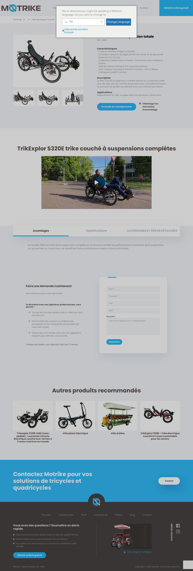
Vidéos (118, 514)
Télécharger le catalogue (139, 552)
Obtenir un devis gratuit (176, 7)
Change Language (118, 22)
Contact (144, 7)
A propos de (100, 514)
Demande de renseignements (116, 106)
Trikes (55, 7)
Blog (132, 514)
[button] (16, 98)
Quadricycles (66, 514)
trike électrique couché (43, 19)
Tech (83, 514)
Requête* (111, 316)
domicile (17, 19)
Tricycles (46, 514)
